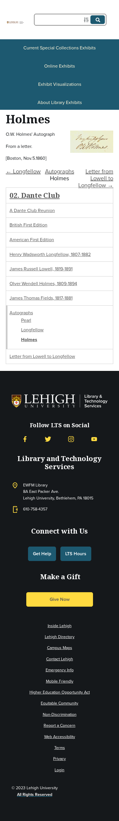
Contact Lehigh (59, 659)
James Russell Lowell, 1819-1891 (41, 268)
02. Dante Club (35, 195)
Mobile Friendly (59, 681)
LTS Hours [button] (75, 553)
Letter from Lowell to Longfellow (42, 356)
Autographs (59, 171)
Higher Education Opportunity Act (59, 692)
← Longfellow (23, 171)
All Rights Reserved (34, 795)
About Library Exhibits (60, 102)
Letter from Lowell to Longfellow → (95, 178)
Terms (59, 748)
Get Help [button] (42, 553)
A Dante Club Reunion (32, 210)
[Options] (87, 19)
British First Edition (28, 225)
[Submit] (97, 19)
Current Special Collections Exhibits (59, 47)
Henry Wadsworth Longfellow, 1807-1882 (50, 254)
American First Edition (32, 239)
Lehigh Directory (60, 637)
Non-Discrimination (60, 715)
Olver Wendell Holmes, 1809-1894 (43, 283)
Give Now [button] (60, 599)
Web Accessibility (59, 737)
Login (59, 770)
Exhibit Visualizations (59, 84)
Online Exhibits (59, 66)
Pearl (26, 320)
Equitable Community (59, 703)
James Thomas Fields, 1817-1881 (41, 298)
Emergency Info (60, 670)
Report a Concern (59, 725)
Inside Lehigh (60, 626)
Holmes (29, 339)
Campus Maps (59, 648)
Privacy (59, 759)
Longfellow (32, 329)
